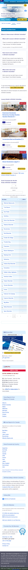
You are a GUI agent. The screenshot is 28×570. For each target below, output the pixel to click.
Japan (4, 461)
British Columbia (6, 23)
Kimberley (6, 259)
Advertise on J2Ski (7, 537)
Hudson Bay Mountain (9, 263)
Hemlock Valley (8, 276)
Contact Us (5, 545)
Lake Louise (5, 434)
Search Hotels (6, 173)
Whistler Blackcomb (9, 203)
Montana (4, 410)
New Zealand (5, 463)
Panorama (6, 246)
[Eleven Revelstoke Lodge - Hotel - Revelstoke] (14, 155)
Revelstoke (7, 229)
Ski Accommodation (9, 515)
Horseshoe (7, 268)
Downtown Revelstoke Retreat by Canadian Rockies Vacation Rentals (11, 115)
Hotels (19, 23)
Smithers (6, 216)
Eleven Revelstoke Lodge (9, 162)
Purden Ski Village (8, 237)
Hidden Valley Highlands (10, 272)
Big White (6, 302)
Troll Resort (7, 207)
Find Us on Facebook (9, 499)
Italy (3, 459)
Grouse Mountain (8, 285)
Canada (7, 19)
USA (3, 467)
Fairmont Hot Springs (9, 294)
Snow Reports (20, 1)
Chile (3, 455)
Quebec (4, 416)
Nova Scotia (5, 412)
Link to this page (6, 540)
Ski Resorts (13, 1)
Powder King (7, 242)
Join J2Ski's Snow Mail (17, 87)
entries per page (14, 188)
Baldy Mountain (8, 307)
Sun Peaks (6, 211)
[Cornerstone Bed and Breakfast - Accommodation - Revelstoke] (14, 132)
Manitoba (4, 408)
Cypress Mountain (8, 298)
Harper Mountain (8, 281)
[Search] (25, 5)
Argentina (4, 448)
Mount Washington (9, 250)
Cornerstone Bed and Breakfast (11, 139)
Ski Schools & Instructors (11, 517)
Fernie (5, 289)
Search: (14, 190)
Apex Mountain (8, 311)
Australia (4, 450)
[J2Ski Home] (4, 8)
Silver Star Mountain (9, 220)
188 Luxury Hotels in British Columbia (12, 174)
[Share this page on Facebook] (25, 11)
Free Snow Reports (12, 352)
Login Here (7, 357)
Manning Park (7, 255)
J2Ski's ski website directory (11, 513)
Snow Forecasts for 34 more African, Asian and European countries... (12, 470)
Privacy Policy (6, 544)
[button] (17, 199)
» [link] (20, 316)
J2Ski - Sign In (23, 19)
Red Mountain (7, 233)
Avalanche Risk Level (7, 487)
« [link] (7, 316)
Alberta (4, 403)
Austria (4, 452)
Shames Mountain (8, 224)
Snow (2, 19)
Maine (4, 406)
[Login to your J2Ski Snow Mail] (14, 342)
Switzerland (5, 465)
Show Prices (21, 123)
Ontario (4, 414)
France (4, 457)
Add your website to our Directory (11, 520)
